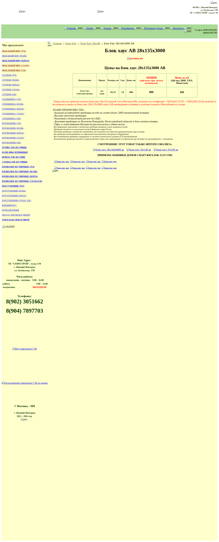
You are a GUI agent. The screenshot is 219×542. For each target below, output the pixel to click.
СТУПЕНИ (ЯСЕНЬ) (10, 80)
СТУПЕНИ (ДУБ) (9, 75)
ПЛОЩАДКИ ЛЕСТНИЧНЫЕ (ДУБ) (18, 166)
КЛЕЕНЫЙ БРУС (9, 205)
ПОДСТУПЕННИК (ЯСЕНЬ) (14, 190)
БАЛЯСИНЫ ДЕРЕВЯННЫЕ (15, 152)
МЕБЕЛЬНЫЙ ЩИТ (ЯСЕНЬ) (14, 55)
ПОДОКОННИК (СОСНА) (13, 137)
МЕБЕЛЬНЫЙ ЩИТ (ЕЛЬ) (14, 70)
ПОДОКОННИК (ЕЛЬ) (11, 142)
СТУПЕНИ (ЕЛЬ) (9, 94)
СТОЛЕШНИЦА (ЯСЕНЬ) (13, 104)
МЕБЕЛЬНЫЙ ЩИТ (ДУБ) (14, 51)
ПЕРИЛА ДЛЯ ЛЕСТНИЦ (13, 157)
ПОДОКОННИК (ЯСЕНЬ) (13, 128)
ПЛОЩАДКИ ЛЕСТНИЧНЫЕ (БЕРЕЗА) (20, 176)
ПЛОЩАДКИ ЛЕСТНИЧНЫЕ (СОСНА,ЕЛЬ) (22, 181)
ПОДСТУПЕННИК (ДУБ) (13, 186)
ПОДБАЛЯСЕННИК (10, 210)
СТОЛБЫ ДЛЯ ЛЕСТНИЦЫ (14, 162)
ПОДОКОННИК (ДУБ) (11, 123)
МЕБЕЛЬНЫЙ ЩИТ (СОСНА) (15, 65)
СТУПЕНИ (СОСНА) (11, 89)
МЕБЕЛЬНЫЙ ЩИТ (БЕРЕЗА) (15, 60)
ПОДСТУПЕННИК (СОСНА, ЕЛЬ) (16, 200)
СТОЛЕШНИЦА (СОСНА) (13, 113)
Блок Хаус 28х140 (90, 43)
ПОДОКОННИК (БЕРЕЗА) (13, 133)
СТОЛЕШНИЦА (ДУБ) (11, 99)
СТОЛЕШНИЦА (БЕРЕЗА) (13, 109)
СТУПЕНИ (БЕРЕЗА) (11, 84)
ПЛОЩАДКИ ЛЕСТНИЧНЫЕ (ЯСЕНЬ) (20, 171)
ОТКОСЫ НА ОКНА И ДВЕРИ (15, 219)
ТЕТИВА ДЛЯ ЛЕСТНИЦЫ (14, 147)
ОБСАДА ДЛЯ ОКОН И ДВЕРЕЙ (16, 215)
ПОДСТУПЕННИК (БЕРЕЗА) (14, 195)
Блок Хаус (71, 43)
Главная (57, 43)
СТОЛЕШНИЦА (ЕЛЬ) (11, 118)
